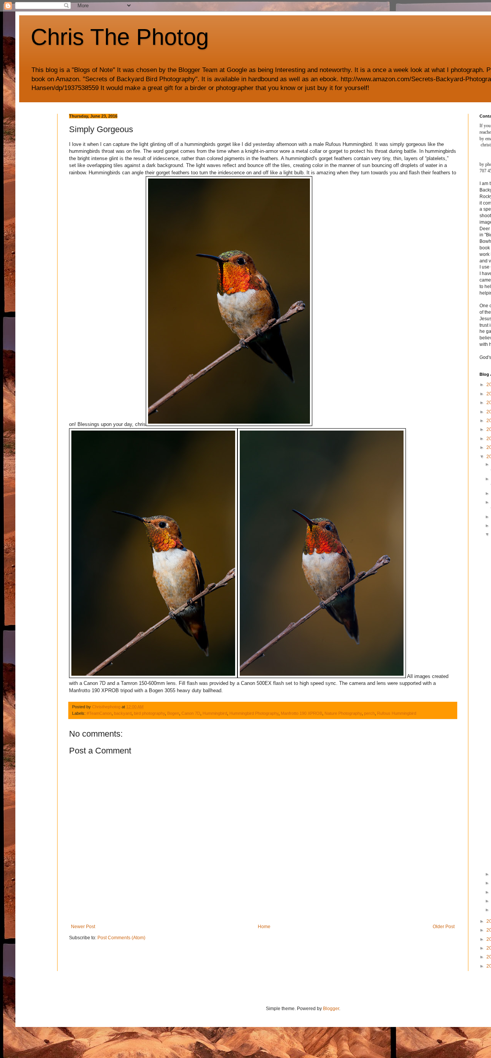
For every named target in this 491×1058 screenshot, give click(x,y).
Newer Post (83, 926)
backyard (123, 713)
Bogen (173, 713)
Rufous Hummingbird (396, 713)
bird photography (149, 713)
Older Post (444, 926)
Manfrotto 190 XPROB (301, 713)
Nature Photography (343, 713)
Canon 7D (190, 713)
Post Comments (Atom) (121, 937)
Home (264, 926)
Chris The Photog (120, 37)
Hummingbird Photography (253, 713)
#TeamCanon (99, 713)
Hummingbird (215, 713)
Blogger (331, 1008)
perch (369, 713)
